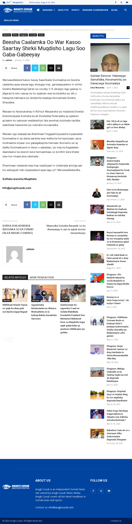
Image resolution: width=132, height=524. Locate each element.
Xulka (114, 10)
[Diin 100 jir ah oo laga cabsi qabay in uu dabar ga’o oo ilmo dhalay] (97, 124)
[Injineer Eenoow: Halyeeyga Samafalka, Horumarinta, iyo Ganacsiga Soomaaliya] (110, 57)
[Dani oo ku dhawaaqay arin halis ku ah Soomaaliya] (97, 193)
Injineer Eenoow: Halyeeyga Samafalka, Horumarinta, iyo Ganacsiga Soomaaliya (108, 79)
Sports (75, 10)
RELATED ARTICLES (15, 277)
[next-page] (10, 339)
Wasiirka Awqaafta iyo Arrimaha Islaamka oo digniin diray (117, 144)
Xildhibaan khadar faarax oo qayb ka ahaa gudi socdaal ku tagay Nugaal (15, 308)
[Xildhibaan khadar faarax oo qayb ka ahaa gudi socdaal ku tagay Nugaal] (15, 293)
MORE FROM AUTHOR (42, 277)
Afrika (26, 29)
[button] (125, 10)
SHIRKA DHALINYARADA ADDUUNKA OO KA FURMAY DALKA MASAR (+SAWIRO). (18, 229)
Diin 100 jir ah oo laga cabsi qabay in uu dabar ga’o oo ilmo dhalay (118, 124)
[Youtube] (127, 2)
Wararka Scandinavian (95, 10)
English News (11, 20)
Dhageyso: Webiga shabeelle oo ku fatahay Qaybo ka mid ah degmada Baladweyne (117, 375)
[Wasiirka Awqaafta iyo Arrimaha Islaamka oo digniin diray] (97, 145)
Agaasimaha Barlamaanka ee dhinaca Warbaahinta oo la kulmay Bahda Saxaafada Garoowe (44, 312)
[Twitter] (121, 2)
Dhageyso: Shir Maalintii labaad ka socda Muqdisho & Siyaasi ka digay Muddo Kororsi (118, 280)
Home (5, 29)
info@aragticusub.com (61, 507)
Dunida (33, 35)
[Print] (58, 68)
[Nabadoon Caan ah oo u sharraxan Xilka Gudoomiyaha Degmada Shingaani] (97, 433)
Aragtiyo (63, 10)
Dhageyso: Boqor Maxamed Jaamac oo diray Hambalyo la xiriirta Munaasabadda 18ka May (117, 352)
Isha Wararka (97, 87)
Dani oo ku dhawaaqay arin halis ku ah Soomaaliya (117, 193)
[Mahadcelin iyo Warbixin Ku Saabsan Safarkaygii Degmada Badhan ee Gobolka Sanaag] (97, 209)
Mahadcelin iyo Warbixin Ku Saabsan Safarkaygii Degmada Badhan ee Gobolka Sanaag (117, 212)
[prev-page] (4, 339)
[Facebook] (115, 2)
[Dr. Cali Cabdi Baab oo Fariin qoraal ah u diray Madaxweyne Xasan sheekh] (97, 258)
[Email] (50, 68)
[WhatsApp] (43, 68)
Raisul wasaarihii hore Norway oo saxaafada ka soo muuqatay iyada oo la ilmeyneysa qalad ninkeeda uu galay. (118, 238)
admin (9, 60)
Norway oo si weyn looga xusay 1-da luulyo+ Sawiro (118, 300)
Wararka (48, 10)
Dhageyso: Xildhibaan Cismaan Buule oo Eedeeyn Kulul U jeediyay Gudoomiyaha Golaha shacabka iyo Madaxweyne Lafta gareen (117, 326)
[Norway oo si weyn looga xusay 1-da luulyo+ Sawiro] (97, 300)
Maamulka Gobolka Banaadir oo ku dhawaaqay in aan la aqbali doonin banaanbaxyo (66, 229)
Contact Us (116, 520)
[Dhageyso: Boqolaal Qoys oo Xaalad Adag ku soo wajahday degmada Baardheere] (97, 394)
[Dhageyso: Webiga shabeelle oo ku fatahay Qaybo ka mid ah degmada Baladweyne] (97, 372)
